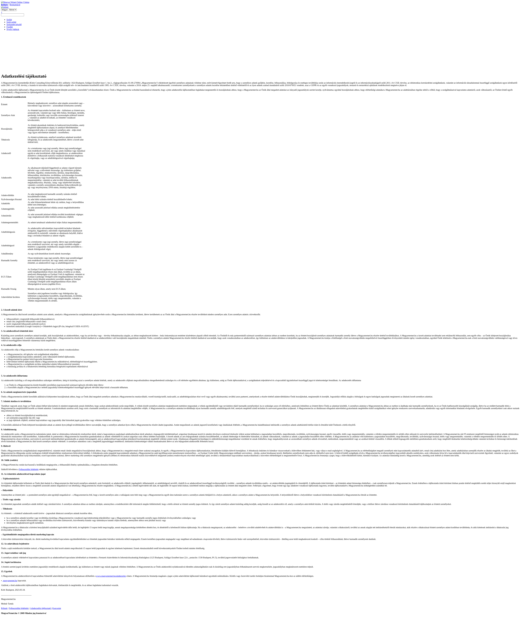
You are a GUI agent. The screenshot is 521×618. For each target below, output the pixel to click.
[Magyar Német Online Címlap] (15, 2)
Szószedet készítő (14, 24)
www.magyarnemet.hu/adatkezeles (111, 576)
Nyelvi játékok (13, 29)
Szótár (9, 19)
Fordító (10, 27)
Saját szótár (11, 22)
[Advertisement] (260, 52)
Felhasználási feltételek (29, 469)
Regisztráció (15, 5)
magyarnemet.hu (9, 580)
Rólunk (4, 608)
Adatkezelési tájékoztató (40, 608)
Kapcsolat (56, 608)
